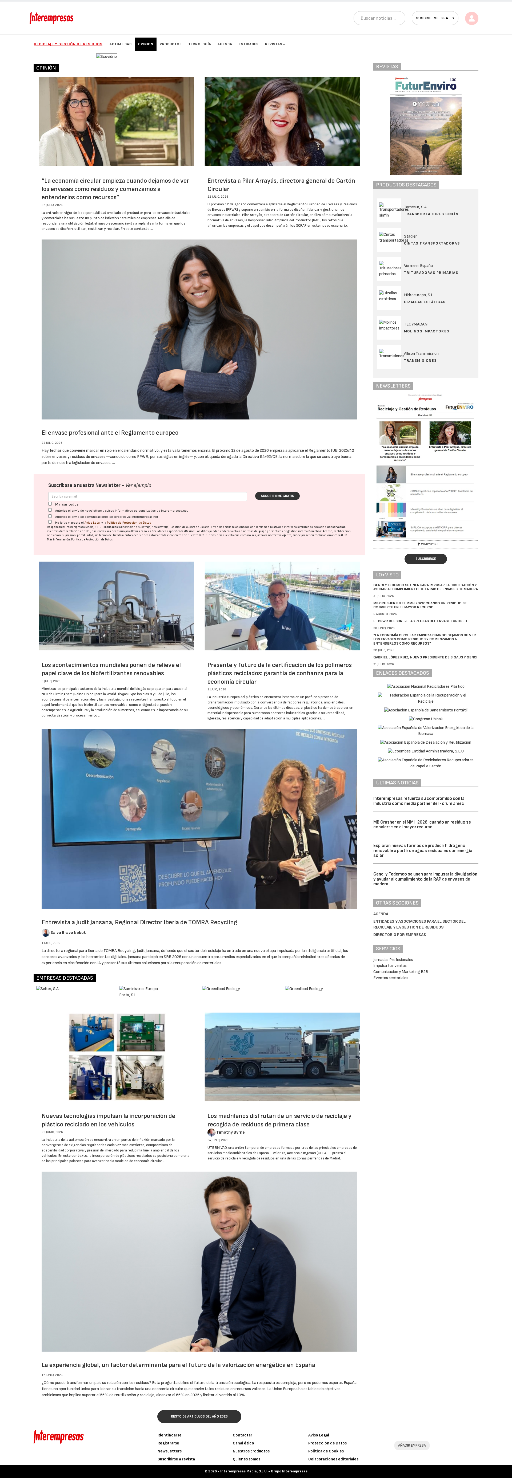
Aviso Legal (93, 523)
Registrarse (168, 1443)
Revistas (273, 44)
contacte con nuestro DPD (186, 535)
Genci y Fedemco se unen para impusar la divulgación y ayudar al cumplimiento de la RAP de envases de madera (425, 587)
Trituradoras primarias (431, 272)
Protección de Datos (327, 1443)
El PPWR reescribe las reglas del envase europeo (420, 621)
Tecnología (199, 44)
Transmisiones (420, 360)
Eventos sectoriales (390, 977)
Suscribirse (425, 559)
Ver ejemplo (138, 485)
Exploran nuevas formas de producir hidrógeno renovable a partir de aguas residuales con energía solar (422, 850)
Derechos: (315, 531)
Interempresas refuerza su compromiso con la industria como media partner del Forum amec (419, 801)
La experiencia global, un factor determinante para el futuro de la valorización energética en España (178, 1365)
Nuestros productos (251, 1451)
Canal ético (243, 1443)
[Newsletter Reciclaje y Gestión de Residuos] (394, 466)
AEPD (344, 535)
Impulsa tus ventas (390, 965)
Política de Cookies (326, 1451)
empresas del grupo (253, 531)
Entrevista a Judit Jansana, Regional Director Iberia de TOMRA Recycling (139, 922)
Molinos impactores (426, 331)
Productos (171, 44)
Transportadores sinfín (431, 214)
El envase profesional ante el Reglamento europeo (110, 433)
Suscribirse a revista (176, 1459)
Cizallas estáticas (425, 302)
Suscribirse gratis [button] (435, 18)
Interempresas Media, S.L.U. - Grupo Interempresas (263, 1471)
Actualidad (121, 44)
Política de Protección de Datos (129, 523)
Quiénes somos (246, 1459)
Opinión (145, 44)
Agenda (225, 44)
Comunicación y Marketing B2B (400, 971)
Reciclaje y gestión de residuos (68, 44)
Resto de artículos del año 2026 (199, 1416)
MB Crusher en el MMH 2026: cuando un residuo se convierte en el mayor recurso (420, 605)
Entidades (249, 44)
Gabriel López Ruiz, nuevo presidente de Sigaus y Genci (425, 657)
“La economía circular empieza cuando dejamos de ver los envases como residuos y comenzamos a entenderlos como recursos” (115, 189)
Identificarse (170, 1435)
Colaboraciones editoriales (333, 1459)
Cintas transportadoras (432, 243)
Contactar (242, 1435)
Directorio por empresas (399, 934)
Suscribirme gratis (277, 496)
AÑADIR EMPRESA (412, 1445)
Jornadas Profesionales (393, 959)
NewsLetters (170, 1451)
